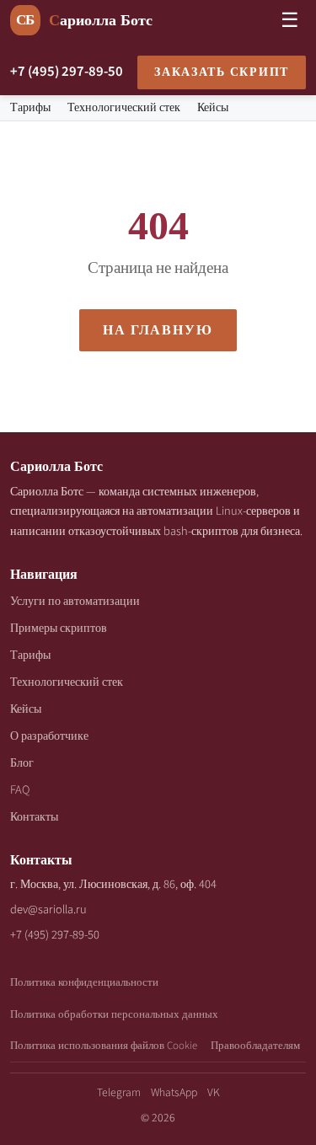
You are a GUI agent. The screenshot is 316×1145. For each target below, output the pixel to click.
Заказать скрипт (221, 72)
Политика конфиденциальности (84, 982)
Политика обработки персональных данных (114, 1014)
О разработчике (49, 736)
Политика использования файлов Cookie (103, 1045)
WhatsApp (174, 1092)
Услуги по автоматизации (75, 601)
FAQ (19, 790)
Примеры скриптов (58, 628)
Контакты (34, 817)
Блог (22, 763)
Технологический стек (123, 107)
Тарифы (30, 107)
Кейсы (212, 107)
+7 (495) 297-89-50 (66, 72)
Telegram (119, 1092)
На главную (158, 330)
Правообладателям (255, 1045)
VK (213, 1092)
